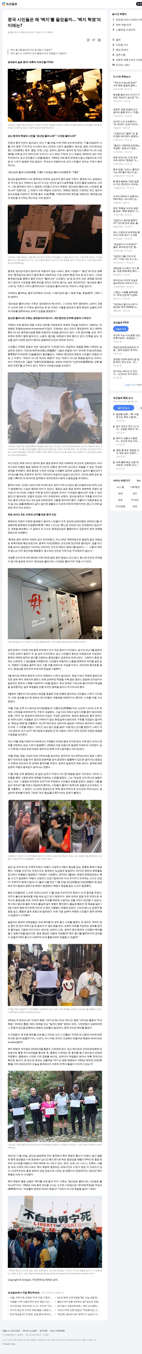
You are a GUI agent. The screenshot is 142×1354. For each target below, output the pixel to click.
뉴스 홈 (120, 487)
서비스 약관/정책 (57, 1330)
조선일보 (11, 4)
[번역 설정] (88, 40)
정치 (135, 493)
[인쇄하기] (99, 40)
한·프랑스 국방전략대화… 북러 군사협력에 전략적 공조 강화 (79, 1305)
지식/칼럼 (120, 506)
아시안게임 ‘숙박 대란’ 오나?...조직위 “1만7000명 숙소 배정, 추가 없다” (32, 1305)
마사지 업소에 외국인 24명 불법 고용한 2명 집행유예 (32, 1310)
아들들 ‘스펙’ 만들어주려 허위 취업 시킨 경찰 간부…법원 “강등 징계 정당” (32, 1301)
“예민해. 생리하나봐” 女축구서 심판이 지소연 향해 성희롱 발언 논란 (79, 1314)
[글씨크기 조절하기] (94, 40)
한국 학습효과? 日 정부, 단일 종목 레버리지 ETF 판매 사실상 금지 (32, 1314)
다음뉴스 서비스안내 (11, 1330)
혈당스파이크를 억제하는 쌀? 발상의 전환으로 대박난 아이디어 (79, 1301)
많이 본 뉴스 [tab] (123, 407)
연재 (135, 506)
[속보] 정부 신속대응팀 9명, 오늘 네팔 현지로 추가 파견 (79, 1297)
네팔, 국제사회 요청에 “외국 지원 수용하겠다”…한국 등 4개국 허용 (32, 1297)
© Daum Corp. (9, 1344)
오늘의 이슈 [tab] (120, 329)
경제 (120, 493)
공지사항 (43, 1330)
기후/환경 (135, 487)
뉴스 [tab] (138, 480)
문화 (120, 499)
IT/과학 (134, 499)
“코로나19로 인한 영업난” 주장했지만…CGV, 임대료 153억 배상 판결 (79, 1310)
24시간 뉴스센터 (30, 1330)
